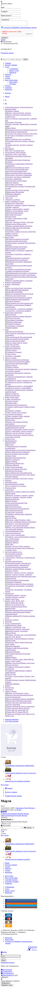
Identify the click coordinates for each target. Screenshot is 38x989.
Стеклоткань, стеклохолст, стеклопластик (20, 557)
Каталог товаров (11, 65)
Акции (7, 76)
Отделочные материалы (13, 414)
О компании (13, 69)
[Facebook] (5, 902)
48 (17, 810)
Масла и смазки (10, 358)
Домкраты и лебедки (12, 199)
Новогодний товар (12, 397)
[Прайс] (6, 812)
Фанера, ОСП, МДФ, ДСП (14, 601)
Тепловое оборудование (13, 561)
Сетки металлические (13, 533)
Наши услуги (14, 70)
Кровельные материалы (13, 313)
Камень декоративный (13, 282)
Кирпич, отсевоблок (12, 284)
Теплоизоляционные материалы (16, 567)
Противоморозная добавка (14, 484)
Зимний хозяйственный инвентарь (17, 228)
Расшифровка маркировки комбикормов (19, 765)
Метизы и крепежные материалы (17, 360)
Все (20, 810)
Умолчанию (19, 808)
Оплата (7, 86)
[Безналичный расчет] (8, 927)
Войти (3, 960)
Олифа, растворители (13, 399)
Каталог (8, 93)
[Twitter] (6, 905)
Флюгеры (8, 622)
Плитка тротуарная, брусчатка (16, 469)
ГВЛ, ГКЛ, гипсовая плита (14, 150)
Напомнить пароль (7, 962)
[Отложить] (2, 831)
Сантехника (9, 490)
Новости (8, 74)
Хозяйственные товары (13, 625)
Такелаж (8, 559)
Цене (26, 808)
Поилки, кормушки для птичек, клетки (19, 478)
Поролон (8, 480)
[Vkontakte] (6, 900)
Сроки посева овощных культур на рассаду (20, 773)
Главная (8, 63)
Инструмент (9, 237)
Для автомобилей (11, 196)
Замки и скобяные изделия (14, 201)
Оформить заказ (7, 985)
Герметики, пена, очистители (15, 154)
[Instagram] (6, 907)
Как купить (13, 82)
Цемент (8, 686)
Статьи (7, 78)
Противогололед (11, 482)
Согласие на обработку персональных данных (20, 27)
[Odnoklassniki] (5, 903)
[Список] (4, 812)
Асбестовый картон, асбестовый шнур (19, 107)
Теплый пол (9, 593)
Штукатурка (9, 687)
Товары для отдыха (12, 599)
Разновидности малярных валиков (17, 781)
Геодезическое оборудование (15, 152)
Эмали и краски (11, 691)
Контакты (8, 89)
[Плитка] (2, 812)
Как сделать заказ (11, 80)
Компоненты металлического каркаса (18, 297)
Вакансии (12, 72)
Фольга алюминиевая (13, 623)
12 (15, 810)
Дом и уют (9, 198)
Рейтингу (31, 808)
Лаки (7, 329)
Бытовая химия (10, 109)
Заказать (4, 38)
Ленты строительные (12, 346)
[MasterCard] (8, 920)
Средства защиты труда (13, 552)
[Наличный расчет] (8, 923)
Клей (7, 286)
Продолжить (6, 983)
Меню (7, 96)
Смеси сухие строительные (15, 535)
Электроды (9, 689)
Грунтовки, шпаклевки (13, 179)
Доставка (12, 84)
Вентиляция (9, 149)
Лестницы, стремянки (13, 356)
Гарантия (8, 87)
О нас (7, 67)
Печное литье (10, 439)
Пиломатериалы (11, 441)
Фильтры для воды (12, 620)
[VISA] (8, 916)
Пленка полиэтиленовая (14, 467)
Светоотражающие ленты (14, 531)
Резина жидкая (10, 488)
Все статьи (5, 785)
